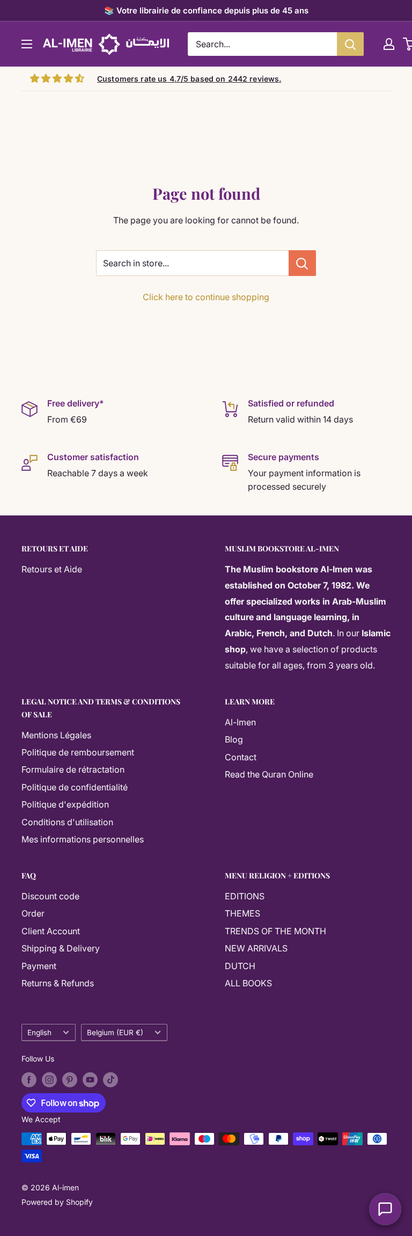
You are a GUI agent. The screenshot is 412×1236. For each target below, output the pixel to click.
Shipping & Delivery (60, 948)
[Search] (350, 44)
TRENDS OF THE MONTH (275, 931)
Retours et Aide (51, 569)
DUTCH (240, 966)
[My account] (389, 44)
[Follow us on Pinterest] (69, 1079)
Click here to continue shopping (206, 297)
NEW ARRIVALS (256, 948)
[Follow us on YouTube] (90, 1079)
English (39, 1032)
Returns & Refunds (57, 983)
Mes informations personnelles (82, 839)
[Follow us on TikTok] (110, 1079)
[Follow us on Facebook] (28, 1079)
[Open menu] (26, 44)
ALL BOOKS (248, 983)
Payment (38, 966)
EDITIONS (244, 896)
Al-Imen (240, 722)
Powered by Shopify (57, 1201)
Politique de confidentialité (74, 787)
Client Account (50, 931)
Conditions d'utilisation (67, 822)
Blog (234, 739)
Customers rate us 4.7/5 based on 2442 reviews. (189, 78)
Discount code (50, 896)
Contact (240, 757)
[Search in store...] (302, 263)
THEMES (242, 913)
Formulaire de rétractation (72, 769)
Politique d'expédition (65, 804)
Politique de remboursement (77, 752)
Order (33, 913)
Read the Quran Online (269, 774)
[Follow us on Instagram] (49, 1079)
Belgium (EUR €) (115, 1032)
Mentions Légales (56, 735)
